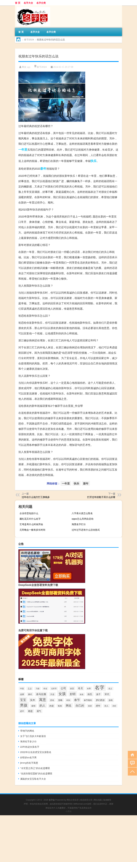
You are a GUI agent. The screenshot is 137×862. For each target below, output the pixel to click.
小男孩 (68, 811)
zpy (28, 67)
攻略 (60, 700)
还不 (22, 711)
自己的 (80, 705)
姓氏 (90, 694)
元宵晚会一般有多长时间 (32, 529)
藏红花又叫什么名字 (30, 518)
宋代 (107, 694)
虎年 (98, 705)
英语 (90, 706)
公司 (63, 688)
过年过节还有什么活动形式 (86, 529)
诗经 (114, 705)
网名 (69, 705)
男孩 (23, 705)
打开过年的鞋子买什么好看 (101, 497)
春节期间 (88, 700)
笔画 (60, 705)
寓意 (42, 699)
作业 (45, 688)
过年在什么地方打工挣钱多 (36, 497)
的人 (42, 705)
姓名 (82, 694)
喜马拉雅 (41, 694)
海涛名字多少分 (28, 741)
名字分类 (41, 2)
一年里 (22, 149)
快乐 (94, 161)
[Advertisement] (68, 838)
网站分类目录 (73, 799)
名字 (99, 687)
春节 (77, 700)
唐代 (30, 694)
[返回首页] (131, 754)
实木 (32, 700)
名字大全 (28, 2)
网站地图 (98, 799)
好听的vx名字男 (28, 757)
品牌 (22, 694)
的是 (51, 705)
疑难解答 (107, 799)
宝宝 (23, 699)
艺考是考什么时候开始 (31, 524)
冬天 (80, 688)
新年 (43, 168)
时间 (68, 700)
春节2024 (29, 39)
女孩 (62, 693)
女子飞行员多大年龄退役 (33, 736)
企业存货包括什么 (29, 513)
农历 (72, 688)
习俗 (37, 688)
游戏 (111, 700)
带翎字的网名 (27, 730)
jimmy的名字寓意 (29, 762)
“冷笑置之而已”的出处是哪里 (35, 768)
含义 (110, 688)
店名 (52, 700)
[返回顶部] (131, 771)
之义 (30, 688)
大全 (52, 694)
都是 (30, 711)
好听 (73, 694)
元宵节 (54, 688)
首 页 (17, 2)
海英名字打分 (79, 524)
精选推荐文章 (86, 799)
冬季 (89, 688)
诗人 (106, 705)
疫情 (33, 705)
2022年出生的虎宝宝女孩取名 (35, 752)
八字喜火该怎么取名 (82, 513)
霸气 (39, 711)
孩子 (98, 694)
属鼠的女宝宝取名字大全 (33, 778)
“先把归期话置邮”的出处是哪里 (36, 773)
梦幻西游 (100, 700)
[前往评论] (131, 763)
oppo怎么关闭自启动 (82, 518)
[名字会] (32, 6)
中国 (22, 688)
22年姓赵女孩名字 (29, 746)
